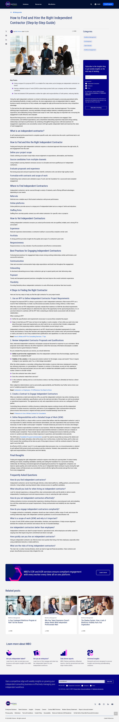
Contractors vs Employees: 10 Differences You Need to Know (33, 390)
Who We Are (51, 4)
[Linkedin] (108, 704)
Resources (38, 4)
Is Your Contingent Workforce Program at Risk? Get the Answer (22, 621)
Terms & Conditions (94, 93)
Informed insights (93, 659)
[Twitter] (95, 704)
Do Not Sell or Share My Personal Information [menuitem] (86, 713)
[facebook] (99, 704)
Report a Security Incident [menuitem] (86, 709)
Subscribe (109, 681)
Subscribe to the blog (96, 107)
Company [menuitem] (37, 709)
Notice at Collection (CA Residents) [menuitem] (61, 713)
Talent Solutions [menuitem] (22, 709)
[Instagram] (104, 704)
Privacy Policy (77, 689)
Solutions (25, 4)
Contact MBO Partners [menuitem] (54, 709)
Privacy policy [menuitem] (9, 713)
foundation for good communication (31, 437)
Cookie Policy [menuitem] (38, 713)
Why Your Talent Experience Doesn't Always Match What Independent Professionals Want (57, 622)
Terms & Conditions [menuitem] (27, 713)
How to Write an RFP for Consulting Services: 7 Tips (30, 336)
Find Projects (108, 4)
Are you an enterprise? (41, 659)
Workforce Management (90, 37)
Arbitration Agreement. (98, 689)
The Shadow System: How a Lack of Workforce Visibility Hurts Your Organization (93, 622)
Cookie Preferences (109, 718)
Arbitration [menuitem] (18, 713)
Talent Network (87, 45)
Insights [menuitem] (31, 709)
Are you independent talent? (15, 659)
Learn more (103, 572)
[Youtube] (112, 704)
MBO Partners (18, 31)
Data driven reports (67, 659)
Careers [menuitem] (44, 709)
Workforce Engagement (90, 49)
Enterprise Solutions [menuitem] (11, 709)
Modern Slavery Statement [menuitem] (69, 709)
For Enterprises (87, 41)
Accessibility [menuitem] (47, 713)
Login (98, 4)
